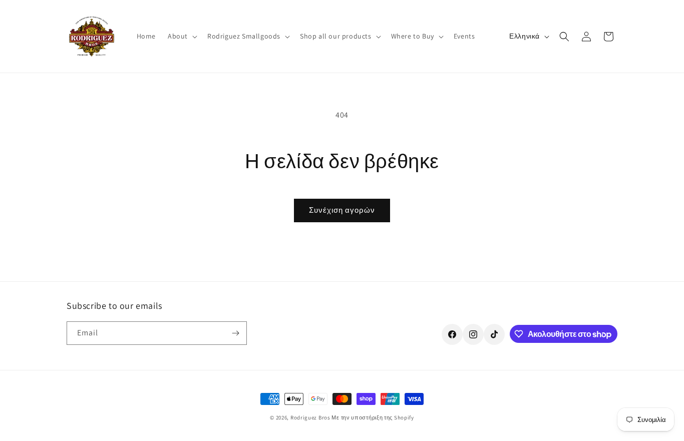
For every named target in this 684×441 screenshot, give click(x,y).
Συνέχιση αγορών (342, 210)
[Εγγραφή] (235, 333)
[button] (181, 36)
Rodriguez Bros (310, 417)
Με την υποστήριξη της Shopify (372, 417)
